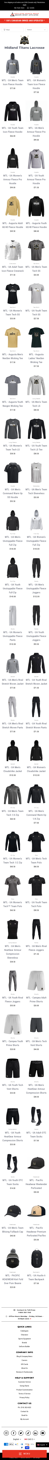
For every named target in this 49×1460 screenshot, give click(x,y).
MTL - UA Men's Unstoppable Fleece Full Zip (13, 541)
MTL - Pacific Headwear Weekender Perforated (36, 1184)
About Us (24, 1368)
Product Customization (24, 1390)
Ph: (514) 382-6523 (24, 1407)
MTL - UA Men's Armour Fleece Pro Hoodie (36, 132)
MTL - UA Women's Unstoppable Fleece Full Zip (36, 541)
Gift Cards (24, 1364)
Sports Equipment (24, 1339)
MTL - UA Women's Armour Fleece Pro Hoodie (12, 179)
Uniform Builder (24, 1346)
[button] (42, 1444)
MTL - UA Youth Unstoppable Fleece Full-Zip (13, 588)
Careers (24, 1360)
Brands (24, 1343)
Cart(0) (32, 8)
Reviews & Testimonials (24, 1372)
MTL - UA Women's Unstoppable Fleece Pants (13, 636)
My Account (24, 1419)
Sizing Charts (24, 1386)
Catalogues (24, 1331)
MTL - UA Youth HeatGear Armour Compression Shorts (12, 1136)
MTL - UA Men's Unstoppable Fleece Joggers (36, 588)
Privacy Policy (24, 1398)
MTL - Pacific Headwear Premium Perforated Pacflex (36, 1231)
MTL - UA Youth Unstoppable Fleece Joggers (36, 636)
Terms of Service (25, 1394)
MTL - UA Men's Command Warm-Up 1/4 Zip (36, 815)
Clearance (24, 1335)
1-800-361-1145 (24, 1312)
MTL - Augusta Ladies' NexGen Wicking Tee (36, 358)
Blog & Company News (24, 1356)
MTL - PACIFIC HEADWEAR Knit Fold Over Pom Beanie (12, 1279)
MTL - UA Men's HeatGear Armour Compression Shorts (36, 1089)
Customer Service (24, 1382)
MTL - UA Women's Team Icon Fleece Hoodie (36, 84)
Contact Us (24, 1411)
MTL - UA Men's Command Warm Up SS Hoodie (13, 493)
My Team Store (19, 8)
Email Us (24, 1415)
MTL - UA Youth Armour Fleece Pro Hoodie (36, 179)
